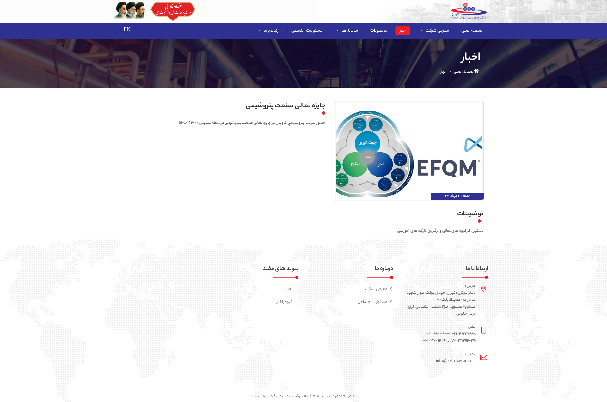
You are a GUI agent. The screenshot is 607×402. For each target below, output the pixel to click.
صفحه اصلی (463, 72)
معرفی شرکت (376, 289)
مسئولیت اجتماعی (372, 302)
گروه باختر (284, 302)
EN (127, 29)
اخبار (288, 289)
